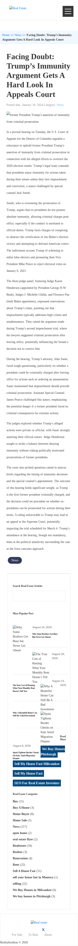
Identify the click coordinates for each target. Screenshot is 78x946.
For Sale (17, 934)
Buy (15, 801)
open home (20, 833)
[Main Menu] (68, 11)
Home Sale (20, 820)
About (48, 934)
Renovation (20, 858)
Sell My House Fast (28, 773)
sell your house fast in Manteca (33, 877)
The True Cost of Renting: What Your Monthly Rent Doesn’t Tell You (24, 688)
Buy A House (21, 807)
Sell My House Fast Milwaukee (37, 764)
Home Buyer (21, 814)
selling (17, 883)
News (18, 35)
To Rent (33, 934)
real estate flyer (23, 839)
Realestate (19, 845)
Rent (16, 864)
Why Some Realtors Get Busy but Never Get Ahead (45, 635)
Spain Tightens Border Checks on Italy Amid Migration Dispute (26, 755)
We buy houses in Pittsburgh (31, 896)
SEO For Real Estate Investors (36, 783)
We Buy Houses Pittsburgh (53, 751)
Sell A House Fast (24, 871)
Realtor (18, 852)
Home (6, 35)
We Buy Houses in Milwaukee (32, 890)
